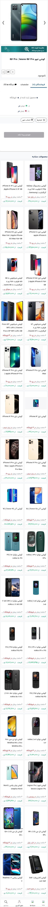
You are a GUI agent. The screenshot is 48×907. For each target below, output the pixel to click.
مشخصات (24, 84)
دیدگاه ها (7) (9, 84)
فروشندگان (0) (38, 84)
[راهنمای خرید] (12, 71)
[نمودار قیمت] (8, 71)
